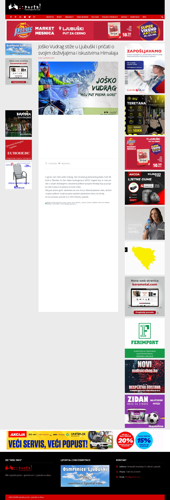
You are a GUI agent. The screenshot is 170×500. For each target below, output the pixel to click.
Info (144, 17)
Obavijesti (69, 17)
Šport (59, 17)
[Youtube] (34, 17)
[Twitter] (29, 17)
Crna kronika (82, 17)
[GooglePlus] (15, 17)
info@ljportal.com (132, 477)
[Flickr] (20, 17)
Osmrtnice (134, 17)
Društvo (50, 17)
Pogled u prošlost (110, 17)
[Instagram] (25, 17)
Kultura (95, 17)
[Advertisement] (78, 136)
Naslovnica (65, 163)
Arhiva (124, 17)
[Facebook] (11, 17)
